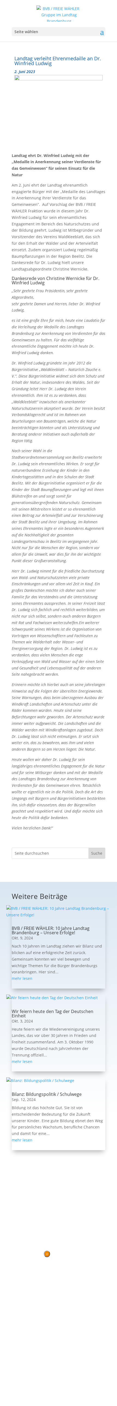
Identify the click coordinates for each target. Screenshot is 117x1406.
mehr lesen (22, 978)
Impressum (41, 1225)
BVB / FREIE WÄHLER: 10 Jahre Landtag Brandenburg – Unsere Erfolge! (51, 930)
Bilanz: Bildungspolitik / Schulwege (47, 1094)
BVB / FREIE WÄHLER (30, 1215)
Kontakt (19, 1225)
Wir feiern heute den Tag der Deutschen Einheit (52, 1013)
